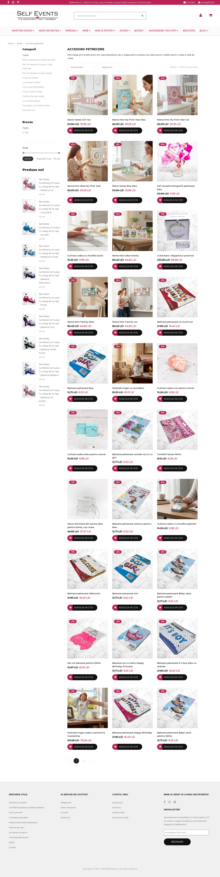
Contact (190, 2)
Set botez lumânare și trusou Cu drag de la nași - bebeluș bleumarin (49, 275)
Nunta (124, 30)
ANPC (12, 842)
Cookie (12, 847)
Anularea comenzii (18, 832)
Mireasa (71, 30)
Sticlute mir (28, 110)
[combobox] (82, 67)
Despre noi (66, 802)
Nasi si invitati (104, 30)
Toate (25, 55)
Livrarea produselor (18, 817)
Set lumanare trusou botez (37, 73)
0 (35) (25, 132)
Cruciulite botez (31, 100)
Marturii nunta (22, 30)
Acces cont (117, 802)
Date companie (68, 807)
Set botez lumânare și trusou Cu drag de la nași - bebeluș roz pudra (49, 393)
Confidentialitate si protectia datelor (26, 807)
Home (11, 43)
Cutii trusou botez (32, 91)
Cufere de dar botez (33, 96)
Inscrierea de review (18, 837)
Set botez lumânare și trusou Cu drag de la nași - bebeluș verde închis (49, 345)
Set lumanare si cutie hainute (38, 59)
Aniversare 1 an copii (163, 30)
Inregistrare (207, 2)
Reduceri (189, 30)
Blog (203, 30)
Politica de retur (17, 827)
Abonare (177, 841)
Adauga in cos (83, 130)
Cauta (28, 158)
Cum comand (15, 812)
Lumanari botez (31, 82)
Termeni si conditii (18, 802)
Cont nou (116, 807)
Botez (138, 30)
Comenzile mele (120, 817)
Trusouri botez (30, 77)
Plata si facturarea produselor (23, 822)
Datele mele (118, 812)
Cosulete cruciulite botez (36, 105)
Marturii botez (49, 30)
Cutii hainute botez (33, 87)
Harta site (65, 817)
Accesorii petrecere (34, 43)
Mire (85, 30)
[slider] (23, 153)
